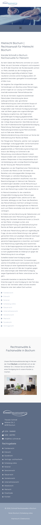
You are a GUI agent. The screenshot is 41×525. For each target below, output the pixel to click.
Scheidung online (26, 513)
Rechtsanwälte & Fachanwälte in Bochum (20, 348)
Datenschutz (25, 519)
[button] (20, 28)
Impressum (15, 519)
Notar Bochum (14, 513)
